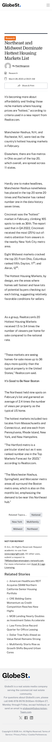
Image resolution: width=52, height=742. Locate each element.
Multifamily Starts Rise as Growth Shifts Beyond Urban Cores (24, 648)
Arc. (21, 731)
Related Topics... (18, 514)
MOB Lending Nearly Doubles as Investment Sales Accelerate (26, 618)
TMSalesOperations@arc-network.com (23, 560)
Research (10, 38)
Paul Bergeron (22, 66)
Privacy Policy (20, 734)
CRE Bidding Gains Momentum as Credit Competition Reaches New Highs (22, 604)
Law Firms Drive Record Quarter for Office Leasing (22, 627)
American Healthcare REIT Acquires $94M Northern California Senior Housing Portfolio (24, 587)
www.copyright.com (14, 554)
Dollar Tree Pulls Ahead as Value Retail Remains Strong (24, 636)
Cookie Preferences (37, 734)
